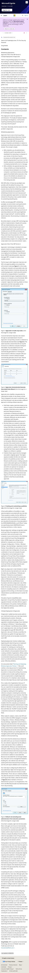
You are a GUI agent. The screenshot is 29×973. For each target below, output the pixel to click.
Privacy (9, 967)
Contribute (3, 967)
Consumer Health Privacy (7, 969)
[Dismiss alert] (27, 2)
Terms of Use (19, 969)
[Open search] (22, 15)
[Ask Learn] (24, 33)
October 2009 (8, 33)
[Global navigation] (1, 15)
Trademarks (4, 971)
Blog (20, 965)
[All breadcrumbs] (2, 33)
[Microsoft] (14, 15)
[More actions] (26, 33)
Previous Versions (13, 965)
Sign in (26, 15)
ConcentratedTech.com (7, 948)
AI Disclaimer (4, 965)
